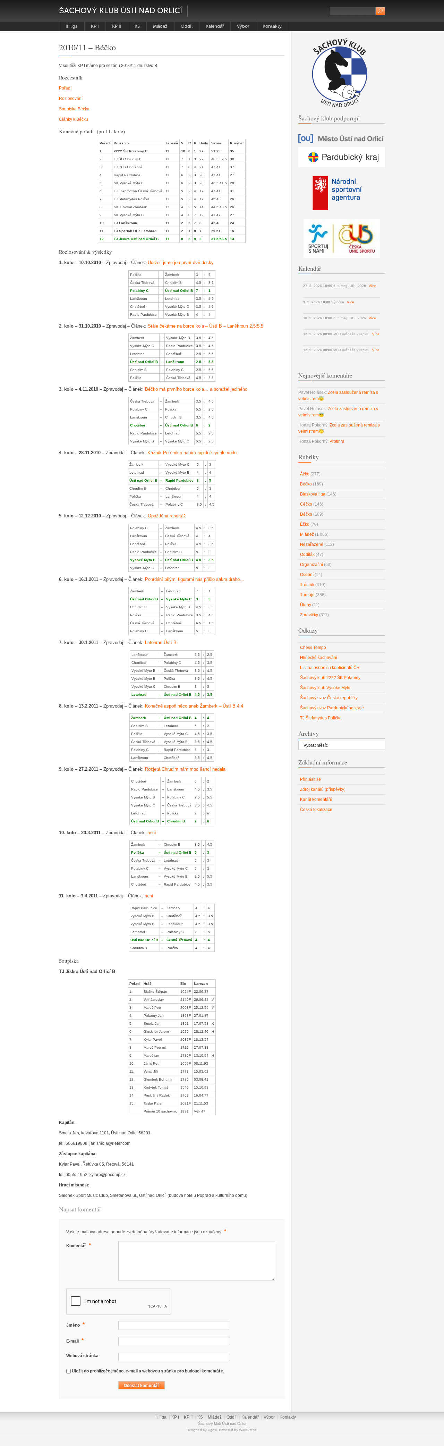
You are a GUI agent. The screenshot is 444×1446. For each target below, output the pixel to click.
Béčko (306, 484)
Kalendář (215, 26)
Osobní (307, 574)
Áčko (304, 474)
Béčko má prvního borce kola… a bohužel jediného (196, 389)
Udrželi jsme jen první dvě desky (181, 262)
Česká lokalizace (316, 809)
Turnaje (307, 594)
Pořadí (65, 88)
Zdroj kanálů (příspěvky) (322, 789)
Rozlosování (71, 98)
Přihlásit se (310, 779)
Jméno (75, 1325)
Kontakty (272, 26)
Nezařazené (311, 544)
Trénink (307, 584)
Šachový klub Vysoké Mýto (325, 687)
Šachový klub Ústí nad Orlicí (120, 10)
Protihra (337, 441)
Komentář (78, 1245)
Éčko (304, 524)
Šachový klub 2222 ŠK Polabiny (330, 677)
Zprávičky (309, 614)
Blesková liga (312, 494)
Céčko (306, 504)
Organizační (311, 564)
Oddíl (187, 26)
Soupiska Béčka (74, 109)
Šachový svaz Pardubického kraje (332, 707)
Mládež (160, 26)
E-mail (75, 1341)
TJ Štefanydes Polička (321, 718)
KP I (95, 26)
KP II (116, 26)
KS (137, 26)
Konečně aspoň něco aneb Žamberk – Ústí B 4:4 (194, 706)
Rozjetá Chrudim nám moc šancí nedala (185, 769)
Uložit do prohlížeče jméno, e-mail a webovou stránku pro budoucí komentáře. (148, 1371)
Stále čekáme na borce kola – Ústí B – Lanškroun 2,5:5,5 (205, 326)
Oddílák (307, 554)
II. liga (72, 26)
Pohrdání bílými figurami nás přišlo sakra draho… (194, 579)
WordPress (247, 1430)
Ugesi (212, 1430)
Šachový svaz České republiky (329, 697)
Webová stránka (82, 1355)
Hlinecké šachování (318, 657)
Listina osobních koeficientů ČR (330, 667)
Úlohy (305, 604)
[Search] (380, 11)
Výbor (243, 26)
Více (372, 286)
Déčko (306, 514)
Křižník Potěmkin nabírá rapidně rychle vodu (192, 452)
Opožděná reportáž (167, 515)
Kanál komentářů (316, 799)
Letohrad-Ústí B (161, 642)
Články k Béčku (73, 119)
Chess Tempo (313, 647)
